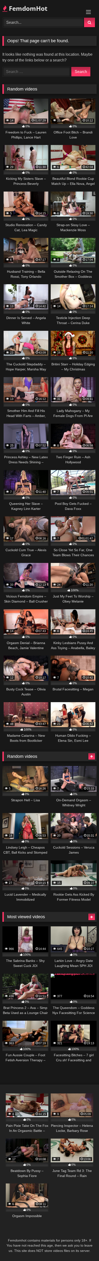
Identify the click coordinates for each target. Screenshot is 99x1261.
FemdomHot (27, 8)
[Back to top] (84, 1246)
